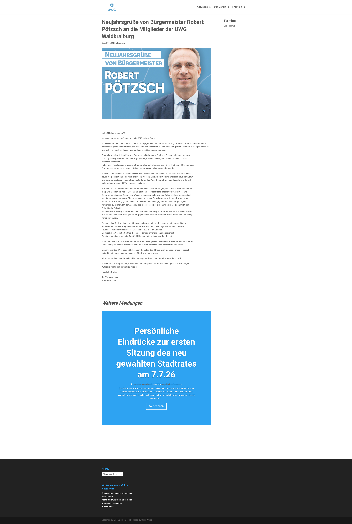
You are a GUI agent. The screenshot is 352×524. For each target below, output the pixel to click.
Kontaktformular (109, 500)
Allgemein (120, 43)
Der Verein (220, 7)
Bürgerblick (165, 384)
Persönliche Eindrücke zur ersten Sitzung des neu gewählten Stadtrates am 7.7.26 (156, 353)
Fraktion (237, 7)
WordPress (146, 520)
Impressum (107, 503)
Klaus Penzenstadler (142, 384)
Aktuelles (202, 7)
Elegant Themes (121, 520)
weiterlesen (156, 406)
